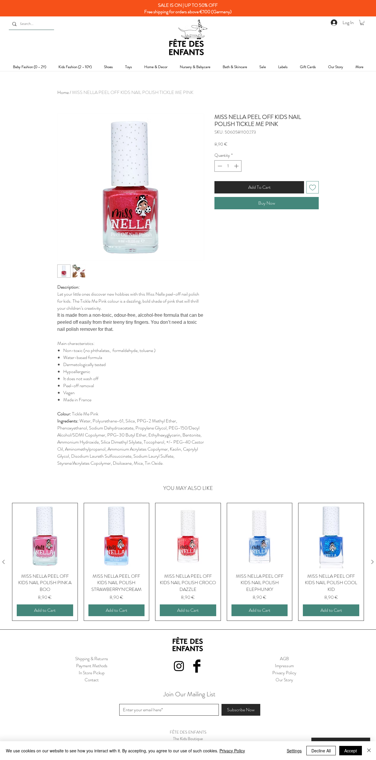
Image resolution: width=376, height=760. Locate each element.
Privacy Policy (232, 751)
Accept (350, 751)
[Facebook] (197, 666)
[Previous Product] (3, 561)
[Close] (368, 750)
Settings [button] (294, 751)
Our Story (284, 680)
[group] (188, 562)
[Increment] (237, 166)
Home (63, 92)
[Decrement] (219, 166)
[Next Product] (372, 561)
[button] (362, 22)
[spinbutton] (228, 166)
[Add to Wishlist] (312, 187)
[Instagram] (179, 666)
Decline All (321, 751)
